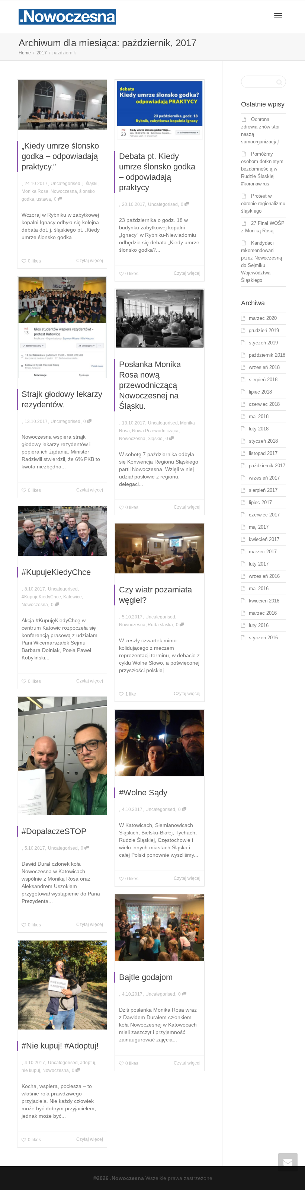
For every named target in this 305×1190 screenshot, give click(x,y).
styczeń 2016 (263, 637)
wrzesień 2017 (264, 478)
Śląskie (155, 438)
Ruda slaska (160, 624)
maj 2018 (259, 416)
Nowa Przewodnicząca (155, 430)
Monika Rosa (35, 191)
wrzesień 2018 (264, 367)
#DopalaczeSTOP (54, 831)
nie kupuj (31, 1070)
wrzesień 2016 (264, 576)
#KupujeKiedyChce (56, 572)
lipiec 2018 (260, 392)
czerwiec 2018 (264, 404)
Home (25, 52)
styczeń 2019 (263, 343)
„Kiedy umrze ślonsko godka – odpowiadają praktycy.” (60, 156)
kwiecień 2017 (264, 539)
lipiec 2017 (260, 502)
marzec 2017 (263, 551)
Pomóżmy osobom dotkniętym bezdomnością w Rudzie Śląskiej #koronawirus (262, 169)
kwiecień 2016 (264, 601)
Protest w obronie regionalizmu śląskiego (263, 203)
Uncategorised (65, 183)
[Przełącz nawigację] (278, 15)
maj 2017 (259, 527)
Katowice (72, 596)
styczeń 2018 (263, 441)
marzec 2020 (263, 318)
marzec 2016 (263, 613)
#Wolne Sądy (143, 792)
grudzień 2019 (264, 330)
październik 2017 (267, 465)
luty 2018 (259, 429)
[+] (62, 105)
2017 (41, 52)
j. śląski (90, 183)
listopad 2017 (263, 453)
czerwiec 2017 (264, 515)
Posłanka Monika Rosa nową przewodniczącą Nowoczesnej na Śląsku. (150, 385)
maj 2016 (259, 588)
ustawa (43, 199)
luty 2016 (259, 625)
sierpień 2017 (263, 490)
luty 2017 (259, 564)
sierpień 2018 (263, 379)
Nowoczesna (64, 191)
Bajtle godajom (146, 977)
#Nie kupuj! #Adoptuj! (60, 1045)
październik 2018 (267, 355)
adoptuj (87, 1062)
